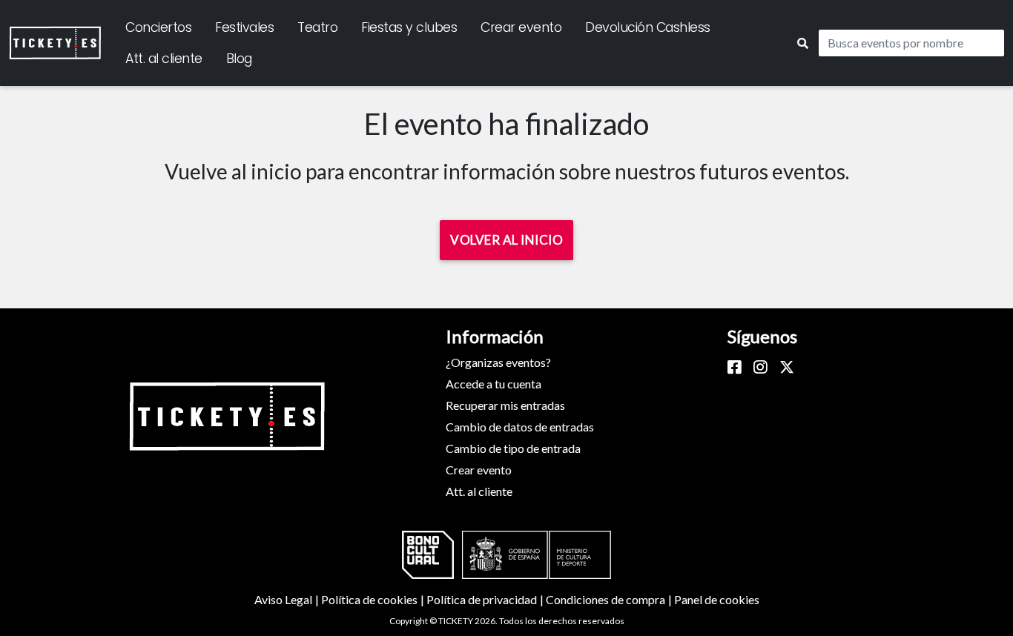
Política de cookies (373, 599)
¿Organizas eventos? (498, 362)
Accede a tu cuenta (493, 384)
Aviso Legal (287, 599)
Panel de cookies (716, 599)
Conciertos (158, 27)
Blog (239, 58)
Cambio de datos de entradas (520, 427)
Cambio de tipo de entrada (513, 448)
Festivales (244, 27)
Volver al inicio (506, 240)
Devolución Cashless (647, 27)
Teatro (317, 27)
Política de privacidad (486, 599)
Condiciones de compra (610, 599)
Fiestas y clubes (409, 27)
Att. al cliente (163, 58)
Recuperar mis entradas (505, 405)
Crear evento (521, 27)
